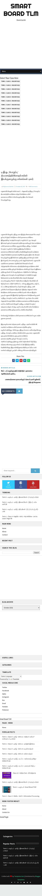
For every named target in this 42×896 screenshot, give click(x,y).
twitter (4, 687)
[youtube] (27, 882)
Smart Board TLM (21, 9)
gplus (4, 694)
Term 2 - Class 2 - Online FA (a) (10, 112)
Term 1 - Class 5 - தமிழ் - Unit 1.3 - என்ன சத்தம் (17, 754)
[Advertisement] (21, 45)
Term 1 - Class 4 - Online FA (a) (10, 93)
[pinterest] (30, 882)
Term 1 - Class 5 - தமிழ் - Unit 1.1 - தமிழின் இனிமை (18, 744)
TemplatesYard (19, 876)
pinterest (5, 710)
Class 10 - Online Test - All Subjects (24, 773)
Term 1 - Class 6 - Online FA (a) (10, 101)
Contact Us (6, 812)
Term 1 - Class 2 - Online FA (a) (10, 85)
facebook (5, 691)
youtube (5, 707)
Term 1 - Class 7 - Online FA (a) (10, 104)
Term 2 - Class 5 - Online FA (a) (10, 124)
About (4, 532)
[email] (24, 882)
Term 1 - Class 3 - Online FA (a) (10, 89)
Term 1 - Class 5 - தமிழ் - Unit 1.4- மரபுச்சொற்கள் (17, 749)
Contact (5, 535)
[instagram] (18, 882)
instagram (5, 697)
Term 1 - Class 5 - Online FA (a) (10, 97)
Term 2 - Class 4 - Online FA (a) (10, 120)
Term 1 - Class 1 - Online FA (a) (10, 81)
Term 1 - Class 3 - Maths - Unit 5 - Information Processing (20, 796)
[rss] (21, 882)
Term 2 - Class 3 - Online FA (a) (10, 116)
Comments (33, 186)
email (4, 703)
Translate (16, 679)
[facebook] (15, 882)
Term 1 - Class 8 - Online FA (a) (10, 108)
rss (3, 700)
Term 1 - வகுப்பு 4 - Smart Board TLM (24, 787)
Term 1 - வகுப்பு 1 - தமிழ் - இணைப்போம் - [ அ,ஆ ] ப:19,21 (20, 497)
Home (4, 528)
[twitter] (12, 882)
